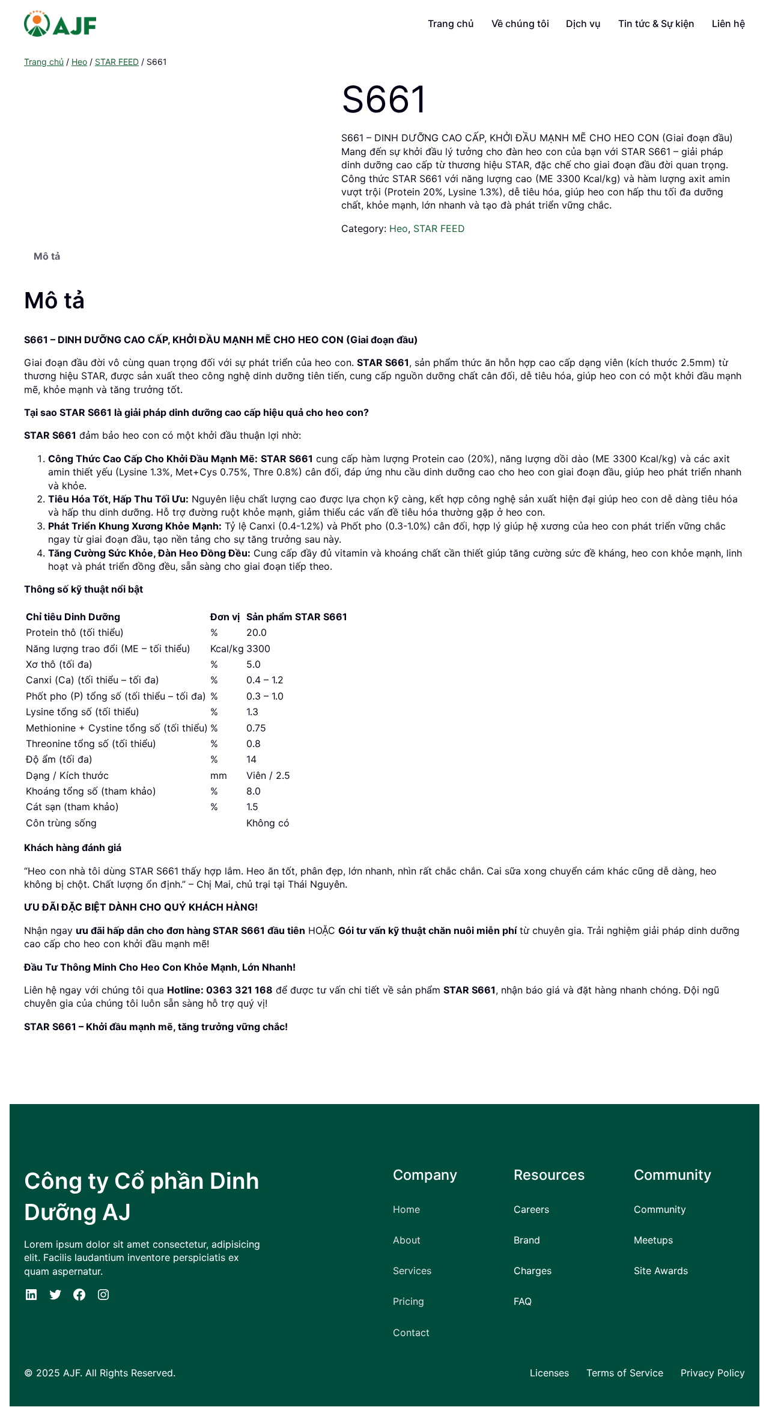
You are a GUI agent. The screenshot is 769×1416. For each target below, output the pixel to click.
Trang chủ (44, 61)
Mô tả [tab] (47, 256)
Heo (79, 61)
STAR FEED (117, 61)
